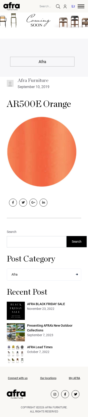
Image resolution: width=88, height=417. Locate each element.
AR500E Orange (39, 104)
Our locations (48, 378)
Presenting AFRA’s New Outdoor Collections (49, 328)
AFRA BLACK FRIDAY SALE (46, 304)
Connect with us (18, 378)
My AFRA (74, 378)
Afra (42, 61)
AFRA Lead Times (40, 347)
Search (11, 232)
